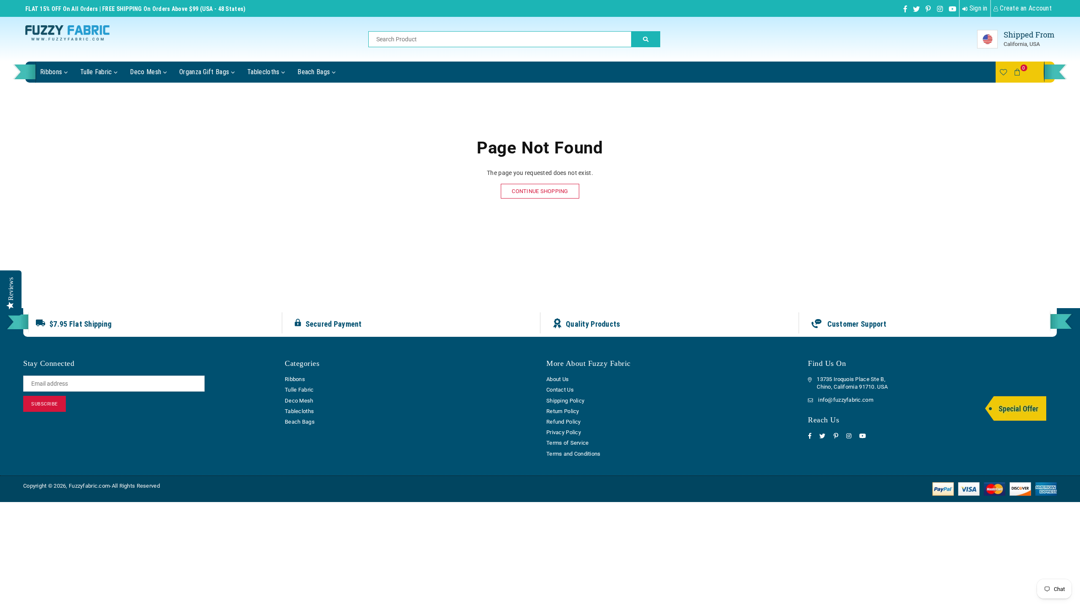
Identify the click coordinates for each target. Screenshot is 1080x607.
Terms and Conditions (573, 454)
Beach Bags (314, 72)
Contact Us (560, 390)
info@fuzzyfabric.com (845, 400)
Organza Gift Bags (205, 72)
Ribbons (52, 72)
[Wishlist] (1003, 72)
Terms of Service (567, 443)
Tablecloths (264, 72)
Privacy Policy (563, 432)
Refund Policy (563, 422)
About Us (557, 379)
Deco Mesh (146, 72)
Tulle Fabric (97, 72)
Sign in (977, 8)
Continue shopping (540, 191)
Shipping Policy (565, 401)
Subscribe (44, 404)
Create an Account (1025, 8)
